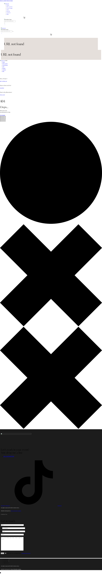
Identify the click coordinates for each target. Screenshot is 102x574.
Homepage (2, 115)
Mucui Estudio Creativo (16, 510)
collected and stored (25, 553)
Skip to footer (10, 0)
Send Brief (2, 88)
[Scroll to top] (0, 572)
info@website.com (3, 81)
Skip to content (3, 0)
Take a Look (2, 94)
